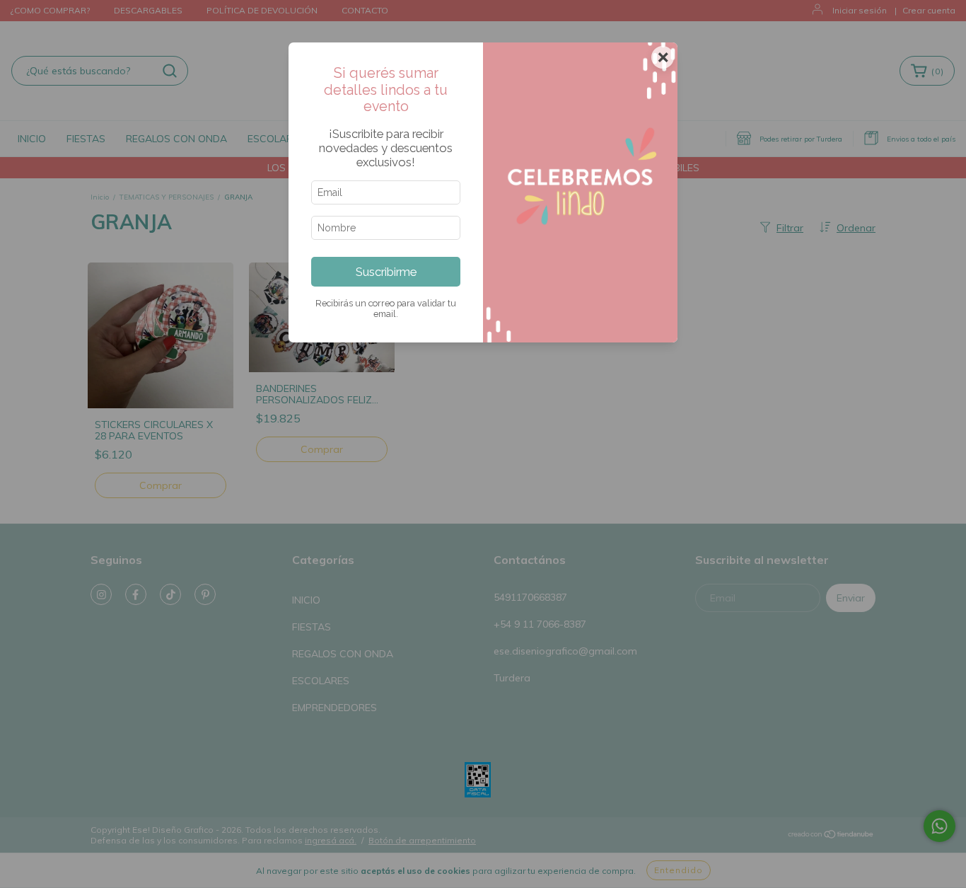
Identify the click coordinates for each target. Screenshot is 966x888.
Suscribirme (386, 272)
